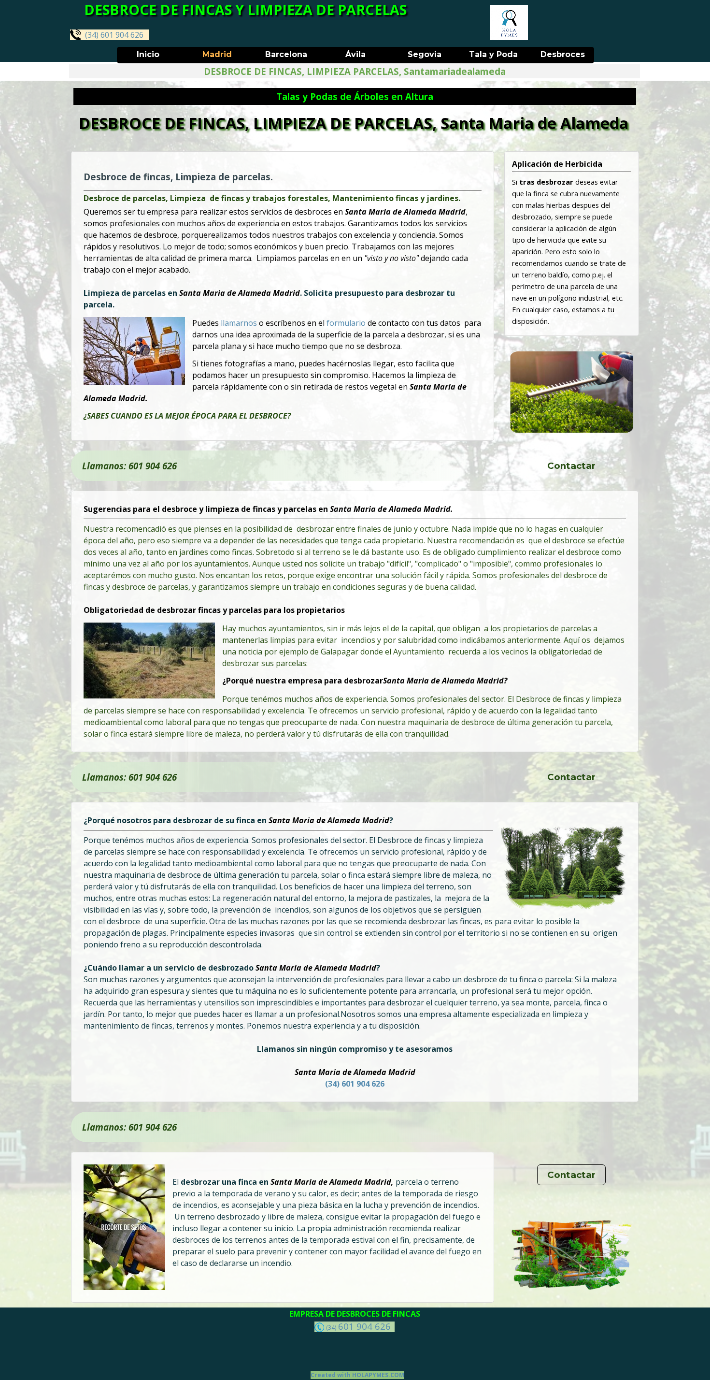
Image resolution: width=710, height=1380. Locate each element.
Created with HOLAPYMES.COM (357, 1375)
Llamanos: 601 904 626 (129, 466)
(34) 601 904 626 (112, 34)
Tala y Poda (493, 54)
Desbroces (562, 54)
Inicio (148, 54)
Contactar (571, 465)
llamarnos (240, 323)
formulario (347, 323)
